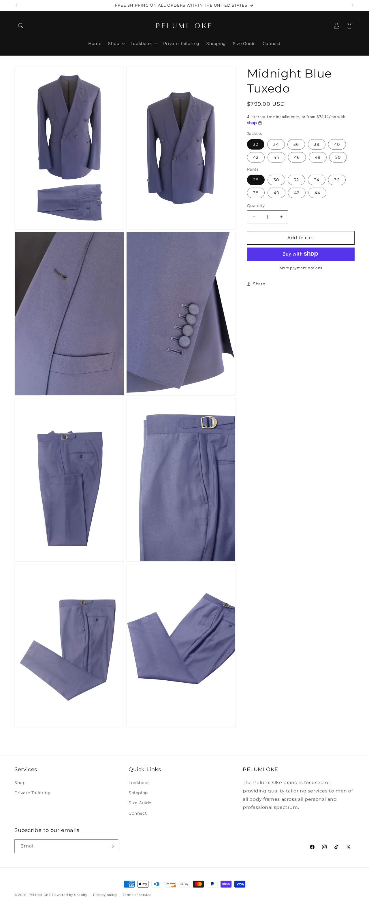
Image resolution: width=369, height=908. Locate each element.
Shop (19, 782)
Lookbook (139, 782)
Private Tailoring (32, 792)
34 (276, 144)
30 (276, 179)
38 (316, 144)
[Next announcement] (352, 5)
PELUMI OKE (40, 895)
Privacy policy (105, 895)
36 (296, 144)
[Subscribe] (111, 846)
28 (256, 179)
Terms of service (137, 895)
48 (318, 157)
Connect (138, 813)
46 (297, 157)
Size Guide (140, 802)
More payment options (301, 267)
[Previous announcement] (16, 5)
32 (255, 144)
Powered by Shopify (69, 895)
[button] (20, 25)
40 (337, 144)
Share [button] (259, 283)
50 (338, 157)
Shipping (138, 792)
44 (276, 157)
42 (256, 157)
